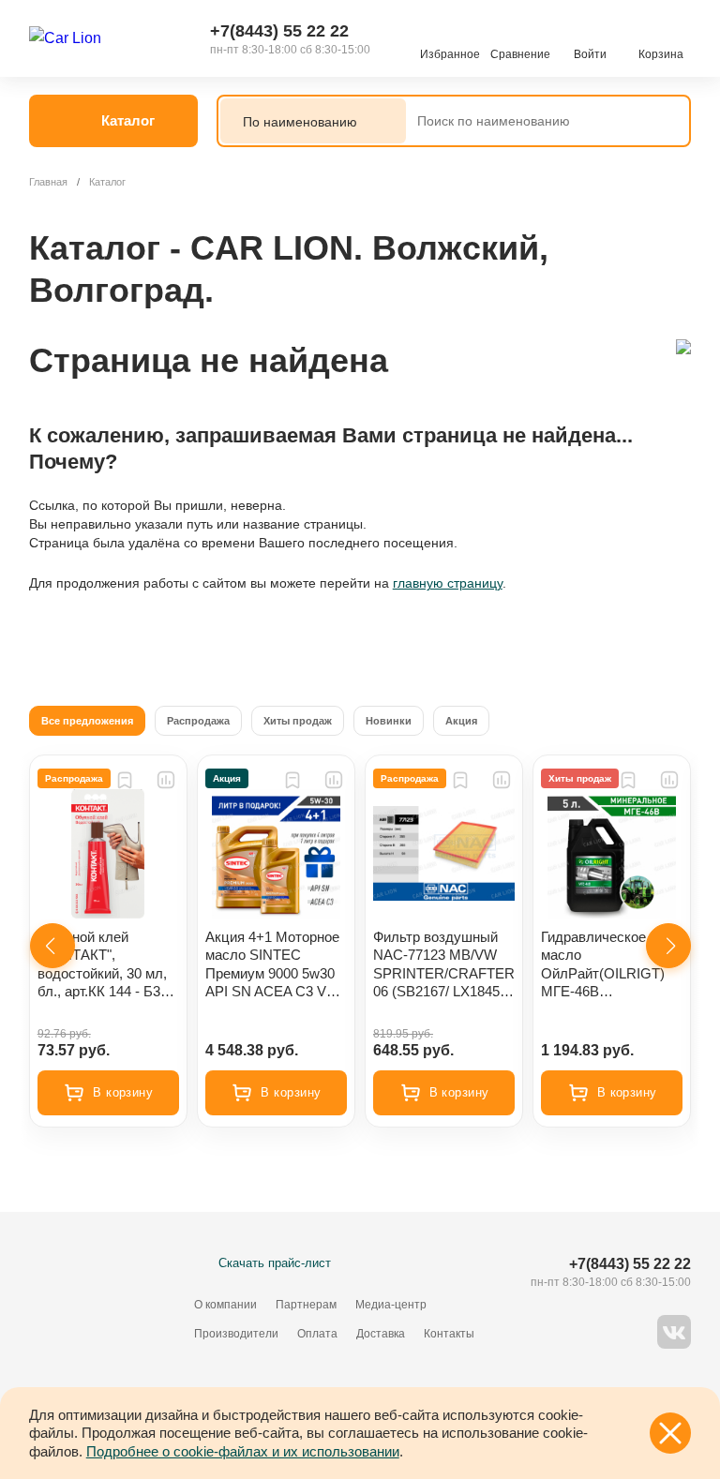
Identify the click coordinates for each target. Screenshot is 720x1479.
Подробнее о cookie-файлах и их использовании (242, 1451)
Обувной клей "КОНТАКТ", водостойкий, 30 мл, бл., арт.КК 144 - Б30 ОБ (103, 965)
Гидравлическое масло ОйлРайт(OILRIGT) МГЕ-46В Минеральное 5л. (603, 965)
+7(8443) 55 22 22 (279, 31)
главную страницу (447, 582)
